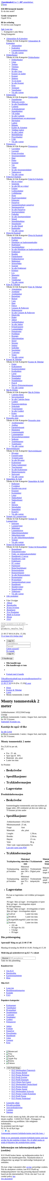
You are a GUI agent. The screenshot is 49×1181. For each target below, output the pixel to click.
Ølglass (14, 69)
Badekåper (15, 245)
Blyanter (15, 453)
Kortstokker (16, 493)
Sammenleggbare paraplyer (22, 205)
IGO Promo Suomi (19, 1089)
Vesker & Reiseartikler (15, 544)
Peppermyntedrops (19, 404)
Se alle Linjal (6, 732)
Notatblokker (16, 380)
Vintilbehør (16, 280)
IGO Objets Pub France (21, 1082)
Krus (13, 85)
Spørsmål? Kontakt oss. (11, 722)
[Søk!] (27, 624)
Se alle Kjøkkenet (18, 268)
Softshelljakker (17, 322)
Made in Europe (13, 614)
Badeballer (15, 228)
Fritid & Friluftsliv (13, 177)
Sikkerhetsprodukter (19, 533)
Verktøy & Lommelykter (16, 516)
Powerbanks (11, 1033)
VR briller (15, 113)
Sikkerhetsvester (18, 535)
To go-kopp (16, 81)
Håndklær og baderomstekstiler (24, 242)
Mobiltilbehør (17, 135)
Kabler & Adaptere (19, 127)
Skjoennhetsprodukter (20, 437)
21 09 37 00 (6, 683)
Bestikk (14, 254)
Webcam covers (18, 102)
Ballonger (15, 484)
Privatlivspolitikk (13, 1105)
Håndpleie (15, 430)
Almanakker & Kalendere (17, 38)
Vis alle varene (17, 53)
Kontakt (9, 993)
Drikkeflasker (12, 55)
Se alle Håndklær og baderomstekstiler (27, 249)
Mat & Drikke (12, 390)
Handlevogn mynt (18, 488)
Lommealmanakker (19, 50)
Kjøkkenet (15, 252)
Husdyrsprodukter (18, 198)
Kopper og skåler (18, 74)
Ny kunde (10, 651)
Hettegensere (16, 310)
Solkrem (14, 439)
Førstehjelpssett (17, 427)
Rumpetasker (16, 577)
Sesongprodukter (18, 156)
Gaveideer (15, 149)
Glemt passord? (12, 649)
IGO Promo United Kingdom (23, 1094)
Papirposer (15, 566)
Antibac (14, 425)
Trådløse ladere (17, 130)
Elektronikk (11, 95)
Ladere (14, 123)
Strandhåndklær (18, 221)
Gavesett (15, 151)
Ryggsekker (16, 580)
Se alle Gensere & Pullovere (23, 313)
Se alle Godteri (17, 411)
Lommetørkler (17, 434)
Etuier (13, 364)
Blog (8, 978)
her (14, 1176)
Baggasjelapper (17, 573)
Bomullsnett (16, 549)
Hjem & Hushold (13, 233)
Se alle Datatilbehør (19, 104)
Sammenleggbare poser (21, 582)
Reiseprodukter (17, 570)
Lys (13, 273)
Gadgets (14, 106)
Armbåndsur (16, 294)
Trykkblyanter (17, 458)
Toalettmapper (17, 441)
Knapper (15, 491)
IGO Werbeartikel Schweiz (22, 1091)
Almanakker (16, 46)
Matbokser (15, 261)
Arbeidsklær (16, 289)
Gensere (9, 1040)
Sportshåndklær (17, 247)
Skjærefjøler (16, 263)
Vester (14, 355)
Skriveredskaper (13, 448)
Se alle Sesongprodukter (21, 170)
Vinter (14, 167)
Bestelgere (10, 610)
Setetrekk (15, 184)
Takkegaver (16, 172)
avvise (29, 1167)
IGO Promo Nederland (20, 1098)
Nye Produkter (12, 612)
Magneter (15, 275)
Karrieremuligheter (14, 975)
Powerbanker (16, 137)
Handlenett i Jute (18, 559)
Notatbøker (16, 378)
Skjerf (13, 341)
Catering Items (17, 395)
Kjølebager (16, 561)
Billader (14, 125)
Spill (13, 502)
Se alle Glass (16, 71)
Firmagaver (11, 144)
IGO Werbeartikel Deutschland (24, 1084)
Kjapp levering (17, 153)
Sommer (14, 163)
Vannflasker (16, 90)
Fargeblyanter (17, 455)
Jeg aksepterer (7, 1179)
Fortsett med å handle (15, 674)
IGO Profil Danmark (20, 1080)
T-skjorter (15, 352)
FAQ (8, 619)
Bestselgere (33, 678)
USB (13, 139)
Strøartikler (16, 509)
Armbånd (15, 291)
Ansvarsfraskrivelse (14, 1107)
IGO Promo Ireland (19, 1087)
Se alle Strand (17, 226)
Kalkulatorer (16, 366)
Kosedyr (15, 512)
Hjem (8, 688)
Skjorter (14, 343)
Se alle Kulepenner (19, 469)
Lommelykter (17, 526)
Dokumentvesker (18, 551)
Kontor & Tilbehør (14, 359)
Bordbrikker (16, 238)
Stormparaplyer (17, 207)
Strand (14, 219)
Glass (13, 62)
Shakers (14, 78)
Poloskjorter (16, 331)
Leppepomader (17, 432)
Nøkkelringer (16, 500)
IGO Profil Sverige (19, 1077)
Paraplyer (15, 202)
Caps (13, 301)
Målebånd (15, 528)
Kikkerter (15, 200)
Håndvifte (15, 315)
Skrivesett (15, 474)
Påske (13, 160)
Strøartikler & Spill (14, 479)
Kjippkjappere (17, 327)
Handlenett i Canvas (19, 556)
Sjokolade (15, 406)
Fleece (14, 306)
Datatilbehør (16, 99)
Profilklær (15, 334)
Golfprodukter (17, 191)
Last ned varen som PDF (16, 848)
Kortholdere (16, 371)
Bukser (14, 298)
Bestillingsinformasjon (15, 990)
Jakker (14, 320)
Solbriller (15, 348)
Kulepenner (16, 462)
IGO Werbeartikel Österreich (23, 1070)
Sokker (14, 345)
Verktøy (14, 540)
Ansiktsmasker (17, 423)
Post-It (14, 383)
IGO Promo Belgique (20, 1075)
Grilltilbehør (16, 193)
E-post (28, 683)
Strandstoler (16, 224)
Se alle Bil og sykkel (19, 186)
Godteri (14, 402)
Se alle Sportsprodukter (21, 217)
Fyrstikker (15, 486)
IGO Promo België (19, 1073)
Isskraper (15, 523)
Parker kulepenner (19, 465)
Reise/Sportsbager (18, 568)
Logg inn (10, 641)
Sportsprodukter (18, 212)
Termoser (15, 88)
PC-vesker (15, 563)
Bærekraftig (11, 605)
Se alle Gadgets (17, 116)
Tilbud (9, 603)
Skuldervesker (17, 587)
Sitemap (9, 1112)
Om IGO (10, 971)
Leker (13, 495)
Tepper (14, 277)
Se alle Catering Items (20, 399)
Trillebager (15, 591)
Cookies (9, 1110)
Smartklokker (17, 111)
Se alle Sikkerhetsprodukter (22, 537)
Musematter (16, 376)
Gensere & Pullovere (20, 308)
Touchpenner (16, 467)
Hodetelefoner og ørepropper (23, 118)
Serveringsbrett (17, 397)
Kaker (14, 413)
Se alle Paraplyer (18, 209)
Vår (13, 165)
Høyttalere (15, 120)
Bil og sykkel (16, 181)
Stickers (14, 505)
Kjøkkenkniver (17, 259)
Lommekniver (17, 530)
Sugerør (14, 266)
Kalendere (15, 48)
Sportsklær (15, 350)
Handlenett (16, 584)
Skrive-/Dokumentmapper (22, 385)
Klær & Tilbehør (13, 284)
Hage (13, 195)
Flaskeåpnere (16, 256)
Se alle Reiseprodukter (20, 575)
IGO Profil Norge (13, 1068)
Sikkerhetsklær (17, 338)
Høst (13, 158)
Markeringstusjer (18, 472)
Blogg (9, 617)
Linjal (13, 373)
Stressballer (16, 507)
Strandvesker (16, 589)
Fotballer (15, 214)
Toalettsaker (16, 444)
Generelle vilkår (12, 1103)
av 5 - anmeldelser (17, 2)
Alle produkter (12, 596)
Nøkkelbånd (16, 498)
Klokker (14, 270)
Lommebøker (17, 329)
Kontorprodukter (18, 369)
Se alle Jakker (17, 324)
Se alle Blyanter (18, 460)
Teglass (14, 64)
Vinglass (15, 67)
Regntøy (15, 336)
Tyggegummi (16, 409)
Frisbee (14, 188)
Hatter (14, 317)
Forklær (14, 240)
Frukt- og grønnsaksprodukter (23, 554)
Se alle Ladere (17, 132)
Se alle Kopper (17, 83)
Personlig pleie (12, 418)
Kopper (14, 76)
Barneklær (15, 296)
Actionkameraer (18, 109)
